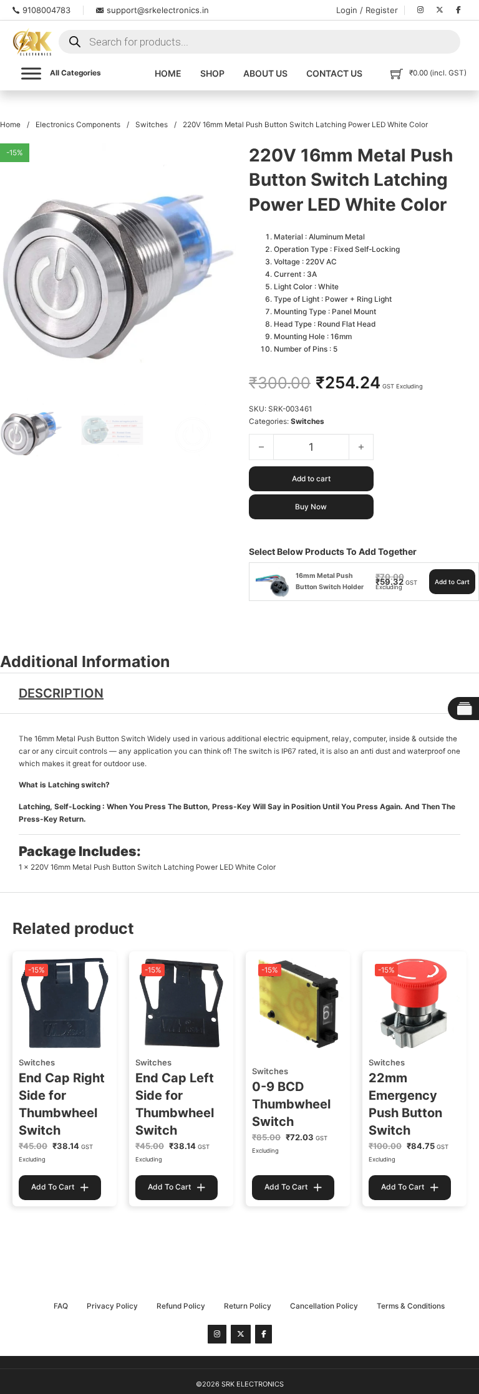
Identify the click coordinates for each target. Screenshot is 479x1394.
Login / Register (367, 10)
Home (168, 73)
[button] (219, 160)
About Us (265, 73)
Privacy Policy (112, 1306)
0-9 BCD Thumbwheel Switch (291, 1104)
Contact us (334, 73)
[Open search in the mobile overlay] (259, 42)
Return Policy (247, 1306)
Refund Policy (181, 1306)
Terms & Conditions (411, 1306)
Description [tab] (61, 693)
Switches (151, 124)
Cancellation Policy (324, 1306)
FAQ (61, 1306)
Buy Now (311, 506)
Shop (212, 73)
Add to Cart (452, 581)
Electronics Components (78, 124)
